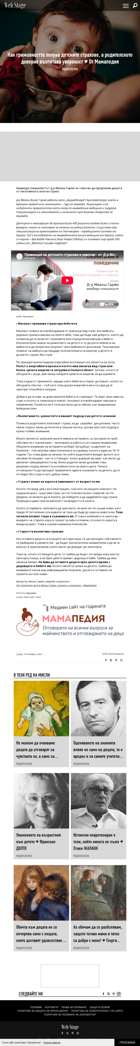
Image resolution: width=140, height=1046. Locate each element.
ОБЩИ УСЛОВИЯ (100, 1007)
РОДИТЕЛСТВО (70, 69)
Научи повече (51, 1042)
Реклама (36, 1007)
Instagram (121, 660)
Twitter (111, 660)
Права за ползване (73, 1007)
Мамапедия (31, 593)
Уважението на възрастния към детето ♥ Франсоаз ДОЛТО (38, 841)
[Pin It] (116, 660)
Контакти (51, 1007)
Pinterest (72, 1033)
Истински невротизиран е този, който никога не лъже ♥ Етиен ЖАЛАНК (98, 841)
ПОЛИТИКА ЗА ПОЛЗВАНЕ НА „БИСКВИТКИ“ (70, 1014)
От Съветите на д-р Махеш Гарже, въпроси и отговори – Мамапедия (56, 585)
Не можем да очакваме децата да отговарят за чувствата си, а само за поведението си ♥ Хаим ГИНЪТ (35, 756)
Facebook (105, 660)
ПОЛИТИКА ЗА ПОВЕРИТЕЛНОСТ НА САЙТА (97, 1010)
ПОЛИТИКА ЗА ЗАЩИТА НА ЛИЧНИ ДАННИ (42, 1010)
